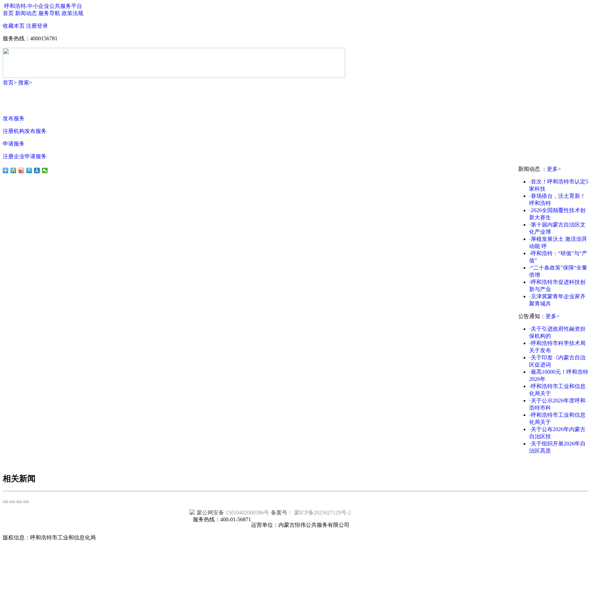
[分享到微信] (45, 170)
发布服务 (14, 118)
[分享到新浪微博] (21, 170)
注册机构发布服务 (25, 131)
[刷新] (12, 502)
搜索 (23, 82)
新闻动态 (26, 13)
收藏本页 (14, 26)
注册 (31, 26)
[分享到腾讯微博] (29, 170)
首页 (8, 13)
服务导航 (49, 13)
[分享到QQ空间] (13, 170)
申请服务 (14, 144)
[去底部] (26, 502)
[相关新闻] (19, 502)
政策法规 (72, 13)
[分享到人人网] (37, 170)
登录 (42, 26)
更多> (554, 169)
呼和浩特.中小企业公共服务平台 (43, 6)
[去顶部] (5, 502)
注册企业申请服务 (25, 156)
